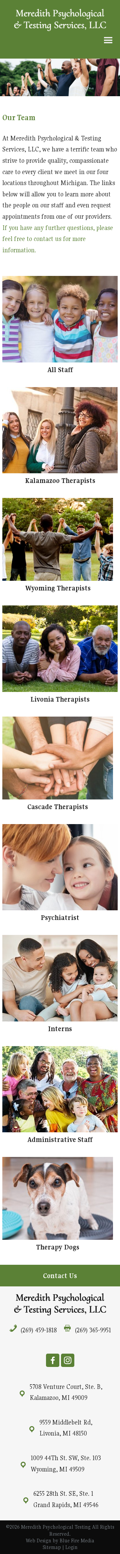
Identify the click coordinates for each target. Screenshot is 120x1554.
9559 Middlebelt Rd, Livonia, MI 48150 (65, 1428)
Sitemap (52, 1547)
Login (71, 1547)
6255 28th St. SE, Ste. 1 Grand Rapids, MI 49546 (65, 1499)
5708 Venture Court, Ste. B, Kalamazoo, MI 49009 (66, 1392)
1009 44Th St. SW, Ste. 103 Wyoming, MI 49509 (66, 1463)
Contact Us (60, 1276)
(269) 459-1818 (39, 1330)
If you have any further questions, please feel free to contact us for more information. (57, 239)
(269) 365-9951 (93, 1330)
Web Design (38, 1540)
